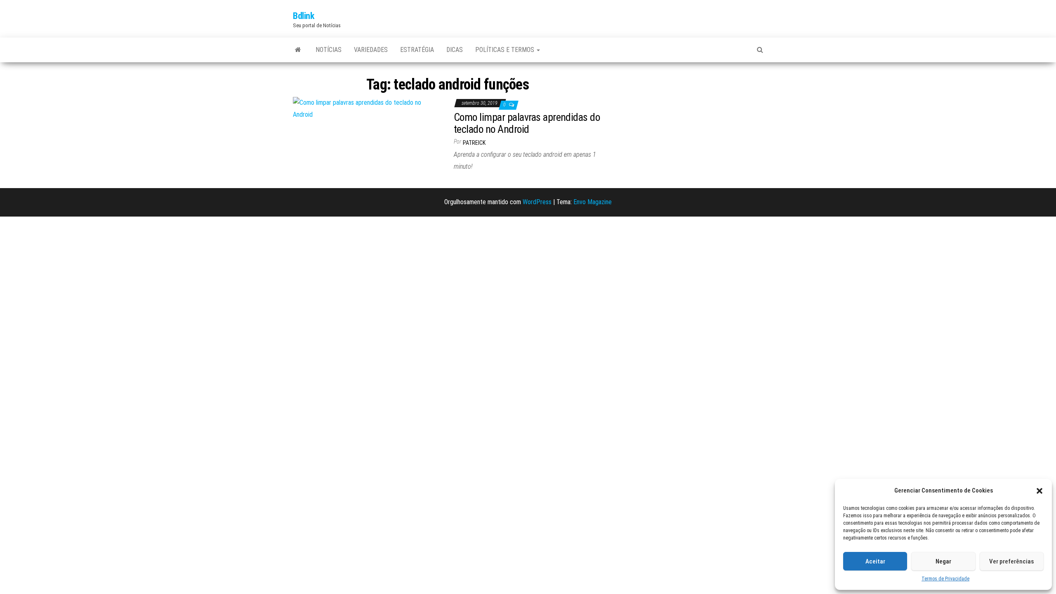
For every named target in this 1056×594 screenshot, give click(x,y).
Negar (943, 561)
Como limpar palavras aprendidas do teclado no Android (527, 123)
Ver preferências (1011, 561)
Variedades (371, 50)
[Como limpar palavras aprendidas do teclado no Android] (367, 108)
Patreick (474, 142)
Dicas (454, 50)
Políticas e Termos (505, 50)
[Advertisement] (689, 126)
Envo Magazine (592, 202)
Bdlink (303, 16)
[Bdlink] (298, 50)
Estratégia (417, 50)
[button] (1039, 491)
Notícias (329, 50)
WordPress (537, 202)
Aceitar (875, 561)
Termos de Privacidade (945, 579)
